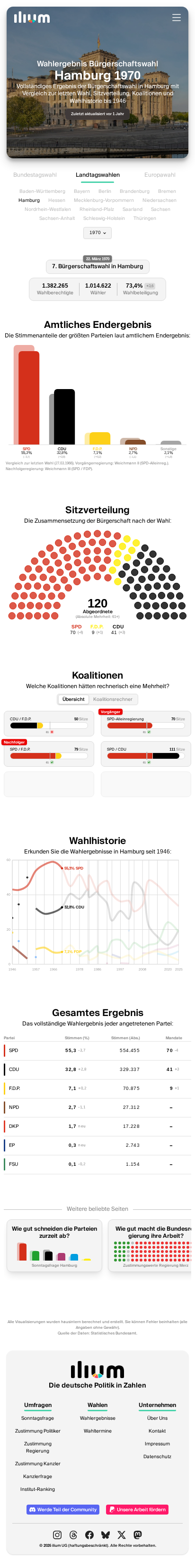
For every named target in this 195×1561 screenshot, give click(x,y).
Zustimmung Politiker (38, 1431)
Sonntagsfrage (37, 1418)
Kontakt (157, 1431)
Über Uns (157, 1418)
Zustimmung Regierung (38, 1447)
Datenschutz (157, 1456)
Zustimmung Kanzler (38, 1464)
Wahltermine (98, 1431)
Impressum (157, 1444)
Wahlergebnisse (97, 1418)
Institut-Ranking (37, 1489)
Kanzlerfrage (37, 1476)
